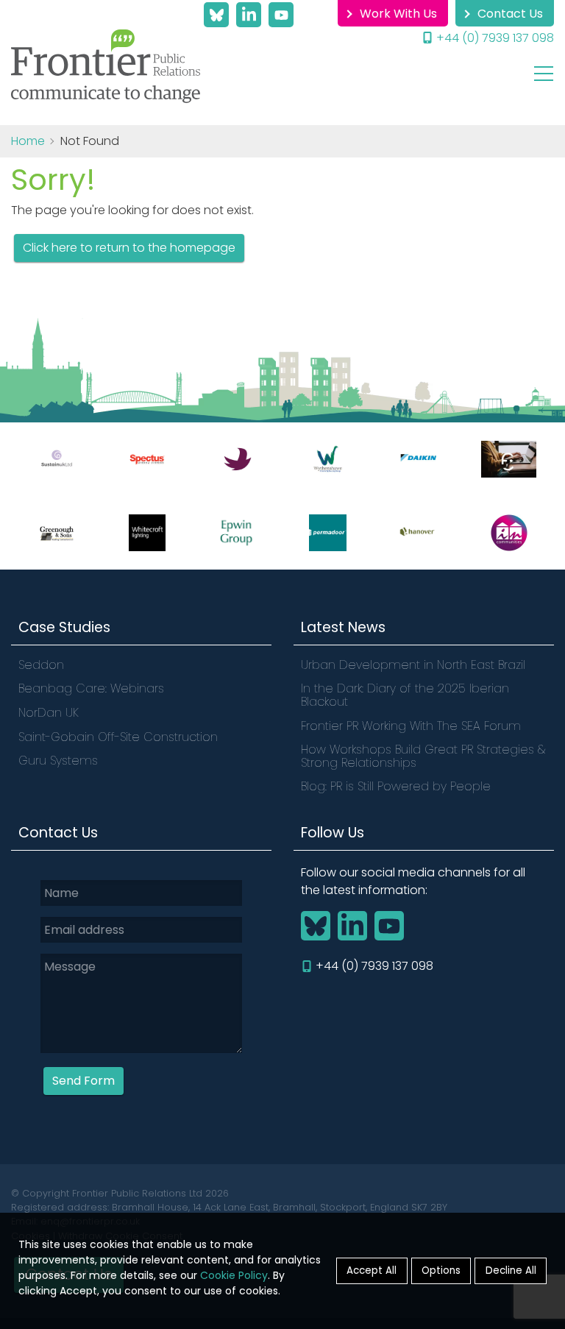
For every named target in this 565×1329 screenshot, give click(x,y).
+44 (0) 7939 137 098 (495, 37)
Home (28, 140)
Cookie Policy (234, 1275)
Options (441, 1270)
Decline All (511, 1270)
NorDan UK (48, 712)
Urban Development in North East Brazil (415, 664)
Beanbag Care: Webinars (91, 688)
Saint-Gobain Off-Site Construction (118, 737)
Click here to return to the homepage (129, 247)
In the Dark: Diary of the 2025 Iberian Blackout (405, 695)
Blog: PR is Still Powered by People (396, 786)
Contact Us (510, 13)
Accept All (372, 1270)
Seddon (41, 664)
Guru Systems (58, 760)
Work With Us (398, 13)
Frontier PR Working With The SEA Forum (411, 725)
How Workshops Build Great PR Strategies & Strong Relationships (423, 756)
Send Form (83, 1080)
